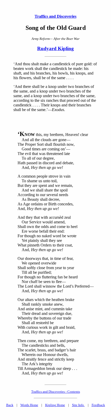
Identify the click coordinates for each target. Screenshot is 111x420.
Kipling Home (55, 405)
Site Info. (78, 405)
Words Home (29, 405)
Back (9, 405)
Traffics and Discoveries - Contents (55, 392)
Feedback (98, 405)
